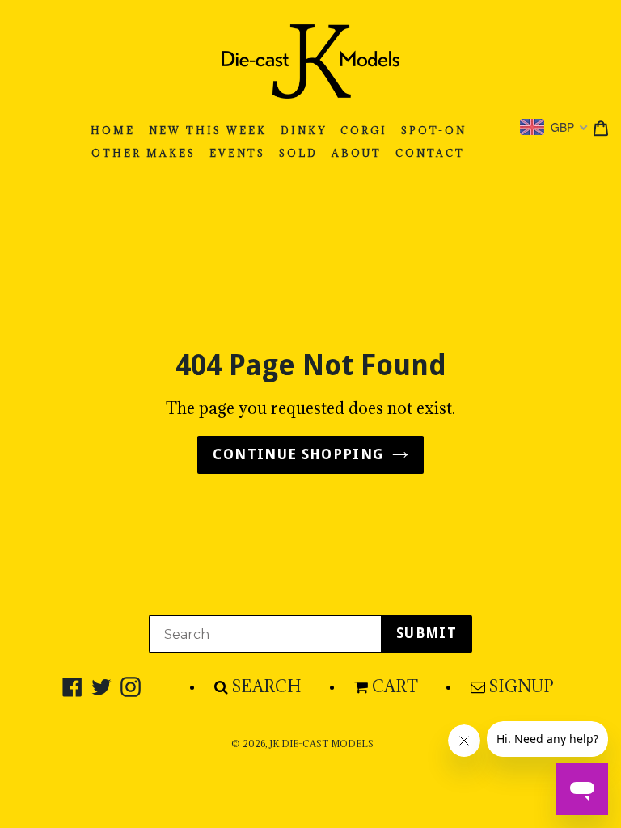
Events (237, 153)
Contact (430, 153)
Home (113, 131)
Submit (426, 633)
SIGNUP (521, 686)
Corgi (363, 131)
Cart (395, 686)
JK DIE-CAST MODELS (321, 744)
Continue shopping (298, 454)
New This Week (208, 131)
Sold (298, 153)
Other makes (143, 153)
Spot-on (434, 131)
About (357, 153)
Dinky (304, 131)
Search (267, 686)
